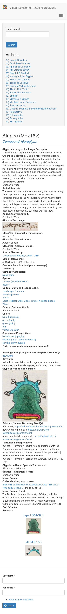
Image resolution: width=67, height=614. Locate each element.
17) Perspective (14, 111)
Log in (10, 605)
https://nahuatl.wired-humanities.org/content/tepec (29, 437)
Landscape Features (13, 291)
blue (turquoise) (10, 316)
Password (8, 587)
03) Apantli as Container (18, 66)
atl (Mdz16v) (34, 542)
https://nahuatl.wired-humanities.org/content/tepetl (26, 431)
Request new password (21, 599)
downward (7, 355)
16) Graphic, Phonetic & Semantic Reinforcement (31, 108)
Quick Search (13, 29)
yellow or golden (10, 329)
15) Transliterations (16, 105)
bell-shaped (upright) (13, 336)
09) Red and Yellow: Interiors (20, 86)
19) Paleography (14, 118)
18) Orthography (14, 115)
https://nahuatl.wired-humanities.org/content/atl (39, 426)
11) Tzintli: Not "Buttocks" (19, 92)
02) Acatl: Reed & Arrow (18, 63)
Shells (5, 297)
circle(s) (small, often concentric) (19, 339)
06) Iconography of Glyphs (19, 76)
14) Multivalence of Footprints (21, 102)
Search (11, 44)
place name (8, 274)
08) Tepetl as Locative (17, 82)
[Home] (5, 7)
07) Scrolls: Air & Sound (18, 79)
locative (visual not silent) (15, 281)
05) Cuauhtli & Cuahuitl (17, 73)
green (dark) (8, 320)
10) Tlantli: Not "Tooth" (17, 89)
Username (8, 575)
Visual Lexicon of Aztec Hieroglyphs (33, 7)
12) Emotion (12, 95)
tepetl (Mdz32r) (33, 515)
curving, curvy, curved (13, 342)
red (4, 326)
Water (5, 304)
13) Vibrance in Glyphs (17, 98)
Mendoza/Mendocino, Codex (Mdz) (20, 255)
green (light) (8, 323)
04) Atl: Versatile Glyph (17, 69)
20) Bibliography (14, 121)
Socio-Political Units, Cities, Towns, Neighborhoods (28, 300)
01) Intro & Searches (16, 60)
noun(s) (6, 284)
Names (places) (10, 294)
